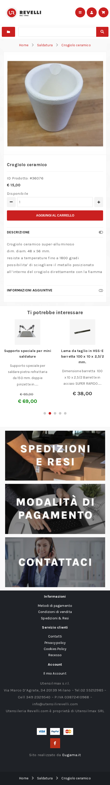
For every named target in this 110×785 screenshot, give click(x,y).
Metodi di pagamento (55, 606)
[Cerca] (102, 32)
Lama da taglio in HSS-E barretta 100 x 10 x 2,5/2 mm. (82, 356)
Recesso (55, 655)
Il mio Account (55, 673)
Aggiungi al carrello (55, 215)
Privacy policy (55, 643)
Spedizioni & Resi (55, 618)
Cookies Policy (55, 649)
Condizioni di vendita (55, 612)
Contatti (55, 636)
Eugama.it (71, 755)
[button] (44, 413)
